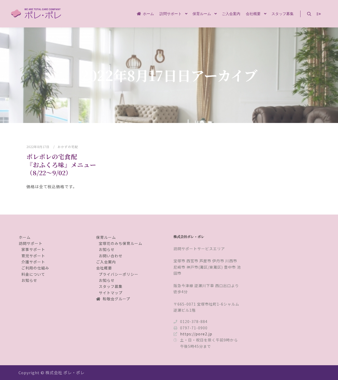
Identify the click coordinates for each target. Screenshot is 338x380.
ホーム (25, 237)
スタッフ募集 (111, 286)
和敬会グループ (116, 298)
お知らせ (29, 280)
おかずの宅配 (68, 146)
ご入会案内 (106, 261)
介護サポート (33, 261)
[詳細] (318, 14)
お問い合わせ (111, 255)
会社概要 (104, 267)
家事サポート (33, 249)
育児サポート (33, 255)
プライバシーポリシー (118, 274)
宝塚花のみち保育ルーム (120, 243)
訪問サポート (31, 243)
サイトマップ (111, 292)
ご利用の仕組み (35, 267)
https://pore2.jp (196, 333)
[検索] (309, 14)
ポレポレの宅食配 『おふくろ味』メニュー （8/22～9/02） (70, 164)
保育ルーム (106, 237)
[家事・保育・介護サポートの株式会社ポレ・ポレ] (37, 13)
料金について (33, 274)
